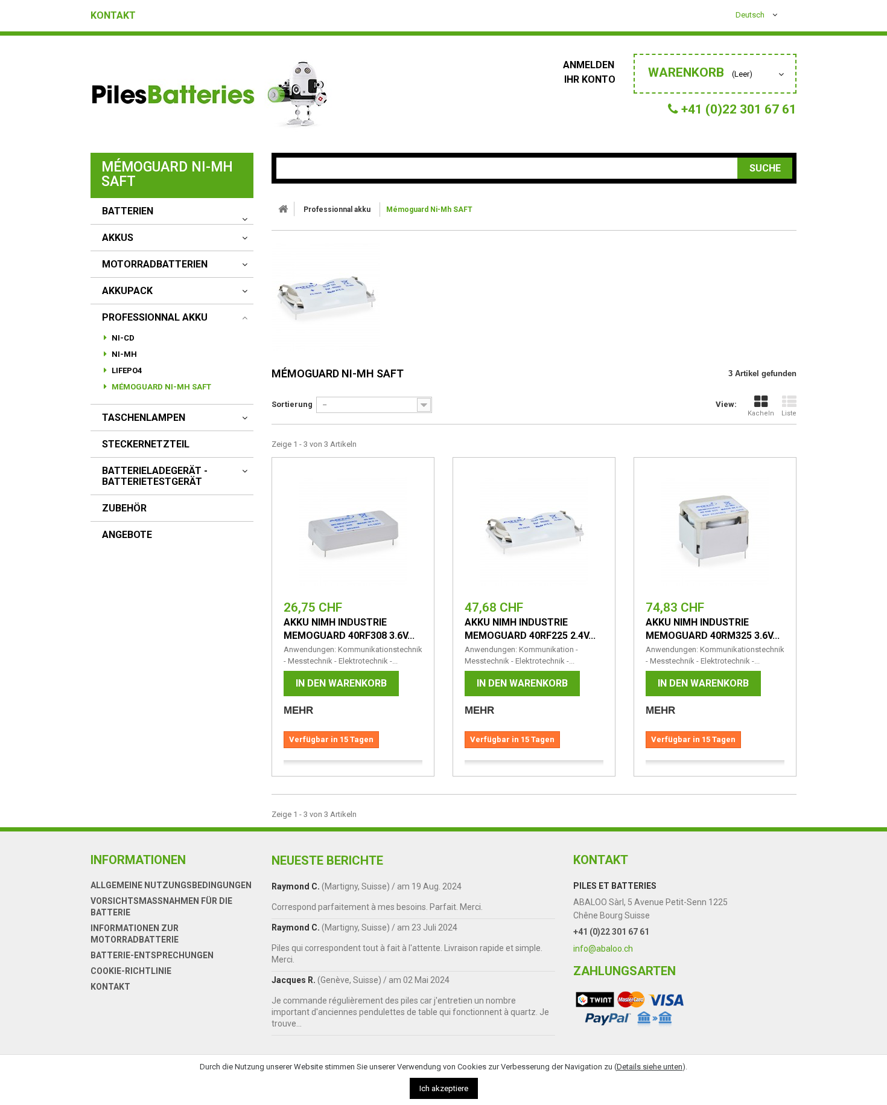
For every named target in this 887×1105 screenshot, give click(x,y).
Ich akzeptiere (443, 1088)
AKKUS (117, 237)
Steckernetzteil (145, 444)
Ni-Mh (123, 354)
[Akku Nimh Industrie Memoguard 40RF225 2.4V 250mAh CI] (534, 531)
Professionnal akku (155, 317)
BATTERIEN (127, 211)
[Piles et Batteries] (211, 97)
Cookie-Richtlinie (131, 971)
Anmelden (590, 65)
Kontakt (113, 15)
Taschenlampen (143, 417)
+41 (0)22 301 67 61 (611, 932)
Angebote (127, 535)
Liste (788, 413)
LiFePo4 (126, 370)
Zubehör (124, 508)
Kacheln (761, 413)
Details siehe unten (649, 1066)
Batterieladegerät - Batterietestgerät (155, 476)
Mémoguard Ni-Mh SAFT (160, 386)
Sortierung (292, 404)
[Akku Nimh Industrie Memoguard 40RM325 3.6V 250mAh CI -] (715, 531)
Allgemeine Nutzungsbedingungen (171, 885)
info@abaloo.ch (603, 948)
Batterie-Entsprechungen (152, 955)
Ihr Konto (589, 79)
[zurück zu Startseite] (283, 209)
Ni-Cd (122, 337)
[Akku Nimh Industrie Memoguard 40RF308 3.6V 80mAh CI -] (353, 531)
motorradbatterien (155, 264)
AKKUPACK (127, 291)
